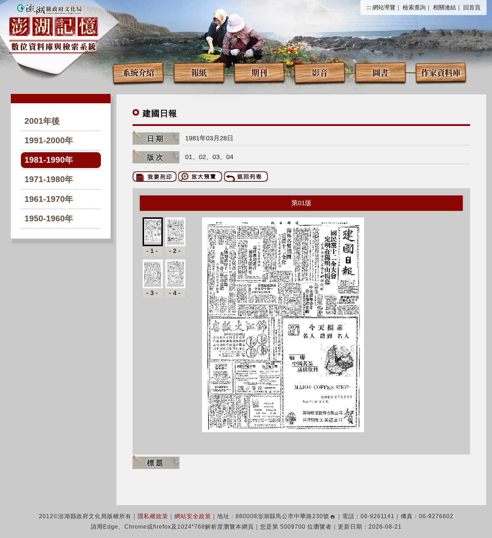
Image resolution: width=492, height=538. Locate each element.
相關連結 (444, 7)
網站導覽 (383, 7)
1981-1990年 (48, 159)
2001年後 (42, 121)
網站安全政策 (192, 516)
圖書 (380, 72)
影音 (320, 72)
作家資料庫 (441, 72)
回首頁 (471, 7)
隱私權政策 (153, 516)
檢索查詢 (414, 7)
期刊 (259, 72)
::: (369, 7)
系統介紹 (138, 72)
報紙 (199, 72)
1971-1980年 (48, 179)
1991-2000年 (48, 140)
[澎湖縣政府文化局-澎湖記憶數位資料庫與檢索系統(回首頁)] (53, 28)
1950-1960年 (48, 218)
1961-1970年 (48, 199)
